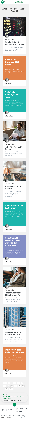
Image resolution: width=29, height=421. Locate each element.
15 (22, 383)
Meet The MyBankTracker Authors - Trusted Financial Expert (13, 397)
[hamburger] (27, 2)
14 (18, 383)
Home (4, 394)
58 (6, 388)
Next (11, 388)
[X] (21, 417)
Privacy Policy (12, 415)
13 (14, 383)
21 (23, 385)
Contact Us (10, 409)
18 (12, 385)
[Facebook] (25, 417)
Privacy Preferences (21, 415)
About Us (3, 409)
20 (19, 385)
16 (4, 385)
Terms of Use (4, 415)
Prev (5, 383)
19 (15, 385)
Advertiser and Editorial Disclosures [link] (19, 2)
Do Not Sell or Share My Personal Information (21, 410)
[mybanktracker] (6, 2)
